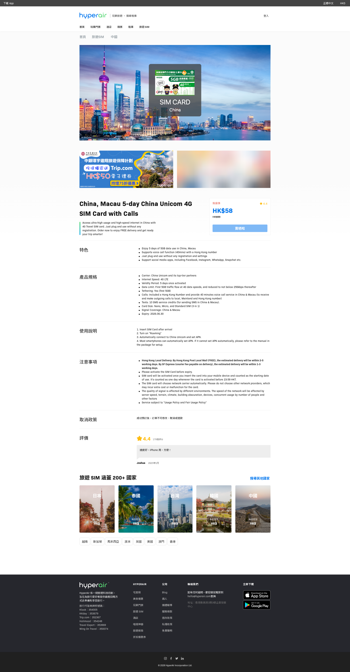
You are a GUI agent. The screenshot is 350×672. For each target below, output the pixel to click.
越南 (85, 541)
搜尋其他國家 (260, 478)
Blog (164, 592)
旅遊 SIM (138, 611)
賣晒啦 (240, 228)
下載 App (8, 3)
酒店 (135, 618)
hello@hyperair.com (199, 596)
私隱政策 (167, 624)
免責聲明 (167, 630)
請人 (164, 598)
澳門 (161, 541)
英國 (139, 541)
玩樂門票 (138, 605)
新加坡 (97, 541)
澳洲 (127, 541)
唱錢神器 (138, 624)
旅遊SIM (98, 36)
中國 (114, 36)
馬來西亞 (113, 541)
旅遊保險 (138, 630)
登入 (266, 15)
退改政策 (167, 618)
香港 (173, 541)
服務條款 (167, 611)
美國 (150, 541)
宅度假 (137, 592)
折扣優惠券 (139, 637)
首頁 (82, 36)
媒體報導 (167, 605)
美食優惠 (138, 598)
